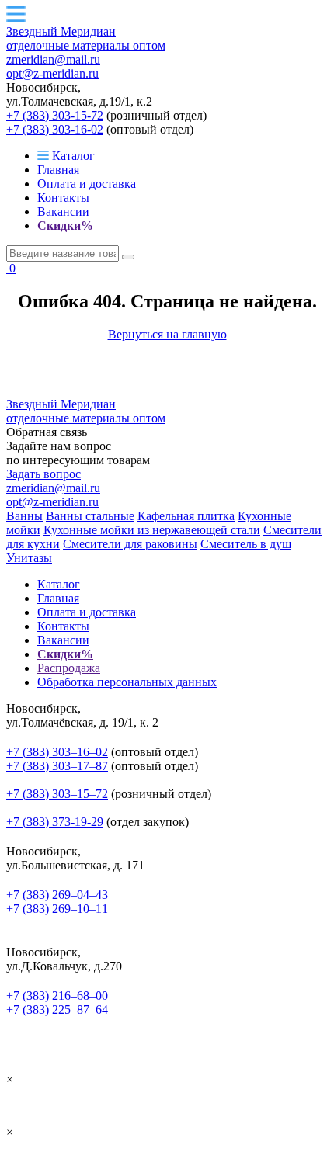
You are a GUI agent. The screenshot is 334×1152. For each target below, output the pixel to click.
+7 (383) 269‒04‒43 (57, 894)
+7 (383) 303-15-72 (54, 115)
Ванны (24, 515)
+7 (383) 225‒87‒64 (57, 1009)
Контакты (63, 197)
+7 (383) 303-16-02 (54, 129)
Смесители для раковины (130, 543)
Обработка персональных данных (127, 682)
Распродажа (68, 668)
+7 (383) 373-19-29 (54, 821)
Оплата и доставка (86, 183)
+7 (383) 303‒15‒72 (57, 793)
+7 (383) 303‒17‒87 (57, 765)
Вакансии (63, 211)
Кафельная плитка (186, 515)
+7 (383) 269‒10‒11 (57, 908)
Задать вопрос (43, 474)
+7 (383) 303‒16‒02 (57, 751)
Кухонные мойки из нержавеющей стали (151, 529)
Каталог (72, 155)
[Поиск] (128, 257)
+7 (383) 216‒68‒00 (57, 995)
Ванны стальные (90, 515)
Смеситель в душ (245, 543)
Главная (58, 169)
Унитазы (29, 557)
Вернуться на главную (167, 334)
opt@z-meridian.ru (52, 73)
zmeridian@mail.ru (53, 59)
